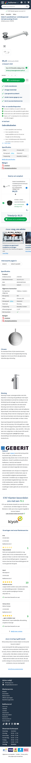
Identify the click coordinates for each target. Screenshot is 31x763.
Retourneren (6, 695)
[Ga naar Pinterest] (15, 724)
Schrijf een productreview (15, 669)
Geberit (4, 264)
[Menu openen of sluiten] (2, 2)
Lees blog (5, 253)
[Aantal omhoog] (15, 75)
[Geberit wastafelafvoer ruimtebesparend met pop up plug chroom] (15, 35)
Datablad (7, 165)
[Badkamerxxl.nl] (11, 2)
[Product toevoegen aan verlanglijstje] (27, 80)
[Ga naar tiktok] (3, 724)
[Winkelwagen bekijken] (28, 2)
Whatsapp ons (9, 682)
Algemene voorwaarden (8, 754)
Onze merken (6, 721)
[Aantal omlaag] (8, 75)
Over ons (4, 706)
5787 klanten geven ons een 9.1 (16, 11)
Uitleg (12, 153)
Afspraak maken (7, 714)
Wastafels (8, 14)
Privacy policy (24, 754)
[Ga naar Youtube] (17, 724)
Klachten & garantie (8, 700)
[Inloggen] (21, 2)
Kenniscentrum (6, 719)
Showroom (5, 712)
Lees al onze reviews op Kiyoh (14, 513)
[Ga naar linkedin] (6, 724)
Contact (4, 710)
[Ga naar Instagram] (12, 724)
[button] (4, 35)
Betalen (4, 691)
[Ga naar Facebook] (9, 724)
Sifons (14, 14)
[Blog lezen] (13, 238)
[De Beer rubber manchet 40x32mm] (9, 203)
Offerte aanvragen (7, 697)
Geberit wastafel (15, 264)
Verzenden (5, 693)
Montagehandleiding (10, 168)
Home (2, 14)
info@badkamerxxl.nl (11, 685)
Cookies (18, 754)
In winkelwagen (14, 80)
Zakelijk (4, 708)
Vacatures (5, 717)
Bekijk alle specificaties (8, 159)
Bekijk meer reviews (16, 631)
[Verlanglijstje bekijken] (25, 2)
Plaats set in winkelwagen (17, 219)
